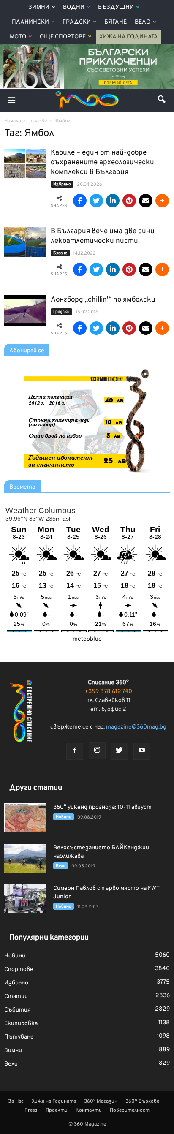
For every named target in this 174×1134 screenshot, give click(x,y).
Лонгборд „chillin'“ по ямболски (103, 300)
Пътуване (19, 1037)
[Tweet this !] (96, 200)
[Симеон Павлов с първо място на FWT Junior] (25, 899)
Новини (63, 817)
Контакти (89, 1110)
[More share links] (162, 200)
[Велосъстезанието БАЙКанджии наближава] (25, 858)
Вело (142, 22)
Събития (17, 1010)
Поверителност (130, 1110)
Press (31, 1110)
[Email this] (145, 200)
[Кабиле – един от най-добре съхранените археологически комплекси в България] (25, 163)
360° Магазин (100, 1101)
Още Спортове (63, 37)
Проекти (57, 1110)
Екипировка (21, 1023)
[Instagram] (97, 750)
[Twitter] (119, 751)
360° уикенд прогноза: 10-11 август (102, 807)
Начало (12, 121)
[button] (162, 100)
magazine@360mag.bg (136, 727)
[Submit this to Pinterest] (129, 200)
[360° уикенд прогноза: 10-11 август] (25, 817)
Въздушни (116, 7)
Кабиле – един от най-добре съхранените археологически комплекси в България (102, 162)
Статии (16, 996)
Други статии (35, 788)
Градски (77, 22)
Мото (18, 37)
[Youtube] (141, 751)
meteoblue (87, 639)
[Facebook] (74, 751)
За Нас (16, 1101)
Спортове (18, 969)
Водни (73, 7)
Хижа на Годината (128, 37)
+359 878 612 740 (108, 691)
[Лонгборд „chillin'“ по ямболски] (25, 310)
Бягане (115, 22)
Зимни (38, 7)
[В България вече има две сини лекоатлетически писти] (25, 242)
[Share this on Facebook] (80, 200)
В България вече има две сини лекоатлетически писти (103, 236)
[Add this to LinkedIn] (113, 200)
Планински (30, 22)
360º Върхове (142, 1101)
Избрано (62, 184)
